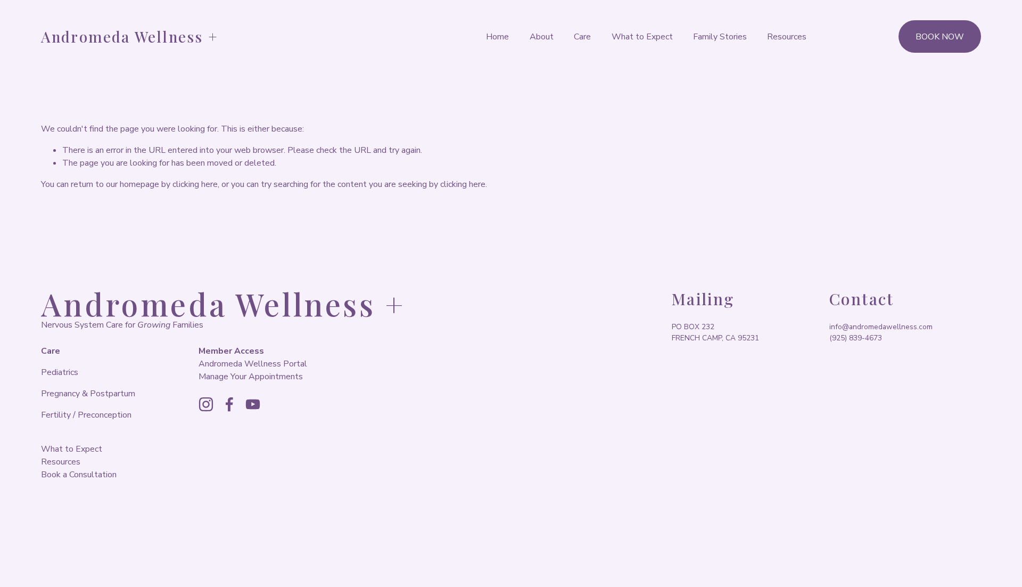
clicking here (195, 184)
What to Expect (642, 37)
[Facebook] (229, 404)
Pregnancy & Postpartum (88, 394)
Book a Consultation (79, 474)
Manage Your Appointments (251, 376)
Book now (940, 37)
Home (497, 37)
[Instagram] (206, 404)
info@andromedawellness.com (881, 327)
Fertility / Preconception (86, 415)
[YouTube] (252, 404)
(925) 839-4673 (855, 338)
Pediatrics (59, 372)
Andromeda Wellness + (129, 36)
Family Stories (720, 37)
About (542, 37)
